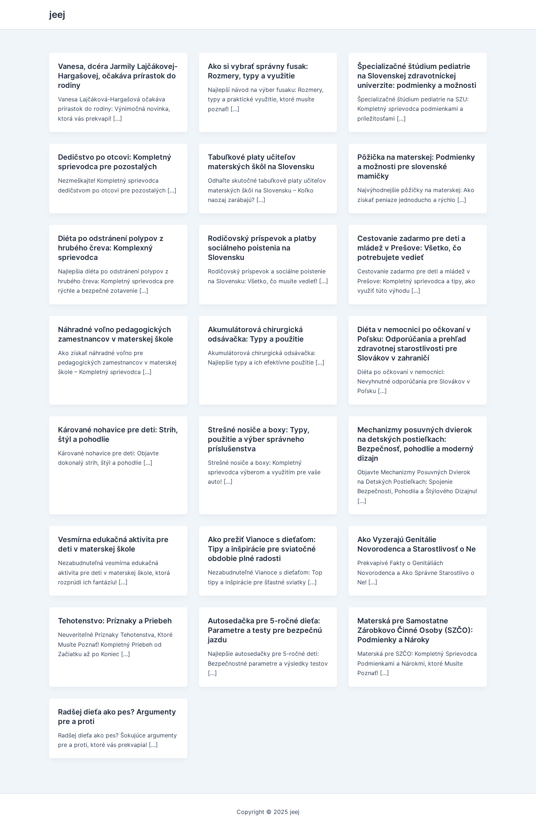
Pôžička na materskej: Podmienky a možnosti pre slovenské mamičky (416, 166)
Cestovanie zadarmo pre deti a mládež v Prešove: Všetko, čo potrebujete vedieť (411, 248)
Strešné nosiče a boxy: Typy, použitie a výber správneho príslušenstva (259, 439)
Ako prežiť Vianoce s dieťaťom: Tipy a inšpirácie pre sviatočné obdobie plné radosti (262, 549)
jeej (57, 14)
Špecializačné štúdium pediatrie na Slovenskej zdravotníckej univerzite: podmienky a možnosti (416, 76)
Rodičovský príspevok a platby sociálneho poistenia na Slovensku (262, 248)
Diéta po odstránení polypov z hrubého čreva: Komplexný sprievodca (110, 248)
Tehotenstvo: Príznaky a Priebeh (115, 620)
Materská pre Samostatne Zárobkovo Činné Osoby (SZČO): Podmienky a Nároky (415, 630)
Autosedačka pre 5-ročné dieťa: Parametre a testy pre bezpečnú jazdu (265, 630)
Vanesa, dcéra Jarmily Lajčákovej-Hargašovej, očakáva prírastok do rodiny (118, 76)
